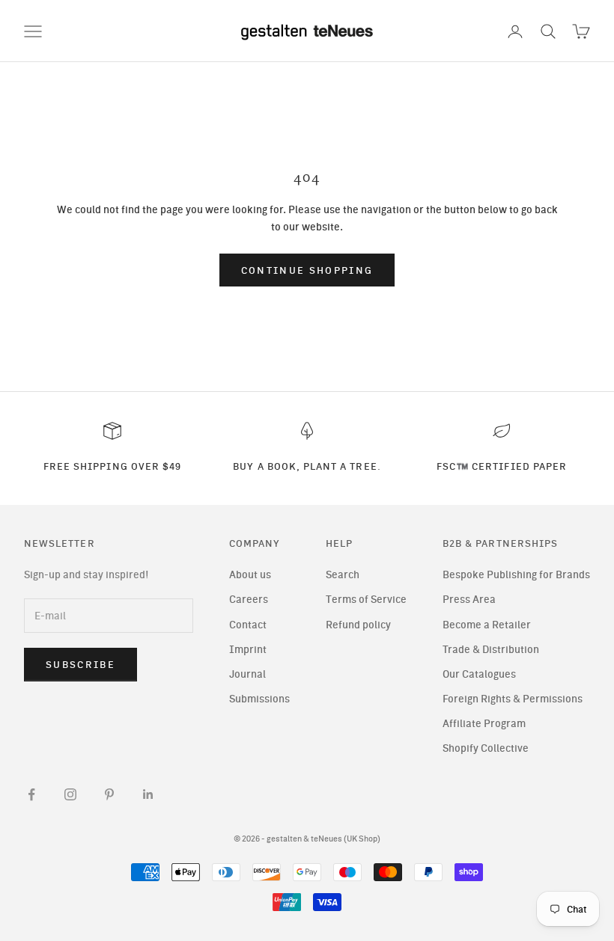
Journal (247, 674)
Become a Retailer (487, 625)
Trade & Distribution (491, 649)
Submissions (259, 699)
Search (342, 574)
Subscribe (80, 664)
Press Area (469, 599)
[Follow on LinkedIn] (148, 794)
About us (250, 574)
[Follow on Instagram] (70, 794)
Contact (248, 625)
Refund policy (358, 625)
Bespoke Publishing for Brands (516, 574)
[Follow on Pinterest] (109, 794)
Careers (248, 599)
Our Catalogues (479, 674)
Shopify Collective (486, 748)
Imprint (248, 649)
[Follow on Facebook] (31, 794)
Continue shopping (307, 270)
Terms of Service (366, 599)
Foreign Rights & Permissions (513, 699)
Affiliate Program (484, 723)
